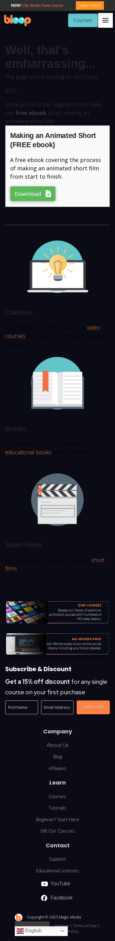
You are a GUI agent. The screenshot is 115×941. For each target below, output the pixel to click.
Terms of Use (85, 925)
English (33, 930)
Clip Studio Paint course (42, 5)
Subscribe (93, 706)
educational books (28, 452)
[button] (105, 20)
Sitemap (61, 925)
